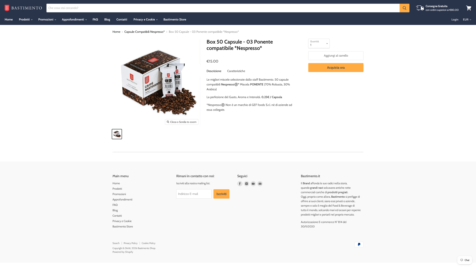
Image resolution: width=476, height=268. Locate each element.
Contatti (121, 19)
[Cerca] (404, 8)
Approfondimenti (73, 19)
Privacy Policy (131, 243)
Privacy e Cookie (145, 19)
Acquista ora (336, 68)
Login (454, 19)
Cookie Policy (148, 243)
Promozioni (46, 19)
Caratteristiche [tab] (236, 71)
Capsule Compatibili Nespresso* (144, 32)
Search (116, 243)
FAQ (95, 19)
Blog (107, 19)
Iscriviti (221, 194)
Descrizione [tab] (214, 71)
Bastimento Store (174, 19)
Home (9, 19)
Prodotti (24, 19)
